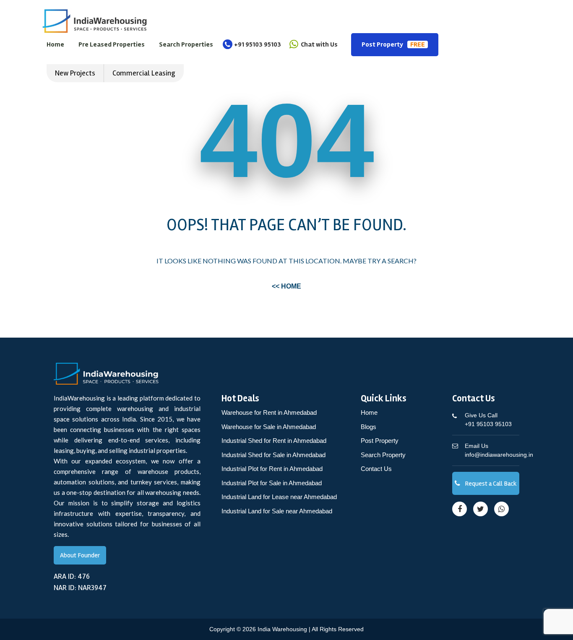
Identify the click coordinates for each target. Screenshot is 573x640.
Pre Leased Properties (111, 44)
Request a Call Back (490, 483)
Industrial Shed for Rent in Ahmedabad (273, 440)
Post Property (393, 44)
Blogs (368, 426)
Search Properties (186, 44)
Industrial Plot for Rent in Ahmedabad (272, 468)
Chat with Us (319, 44)
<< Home (286, 286)
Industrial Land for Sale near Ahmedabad (276, 511)
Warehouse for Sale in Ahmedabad (268, 426)
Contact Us (376, 468)
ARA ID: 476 (72, 576)
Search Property (383, 454)
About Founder (80, 555)
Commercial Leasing (143, 73)
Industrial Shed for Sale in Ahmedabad (273, 454)
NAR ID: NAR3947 (80, 587)
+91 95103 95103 (257, 44)
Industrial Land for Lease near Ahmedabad (279, 496)
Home (55, 44)
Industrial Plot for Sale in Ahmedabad (271, 483)
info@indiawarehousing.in (499, 450)
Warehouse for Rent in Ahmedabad (269, 412)
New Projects (75, 73)
